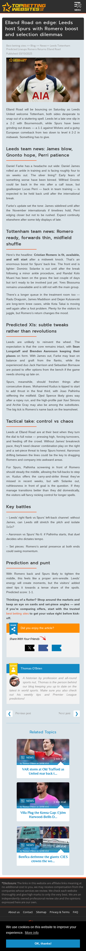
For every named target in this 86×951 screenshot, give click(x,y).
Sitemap (41, 912)
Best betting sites (16, 45)
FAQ (75, 912)
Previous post (23, 713)
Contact (28, 912)
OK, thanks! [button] (43, 943)
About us (14, 912)
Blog (33, 45)
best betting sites (17, 613)
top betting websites (24, 7)
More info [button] (32, 932)
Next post (65, 713)
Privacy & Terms (60, 912)
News (43, 45)
